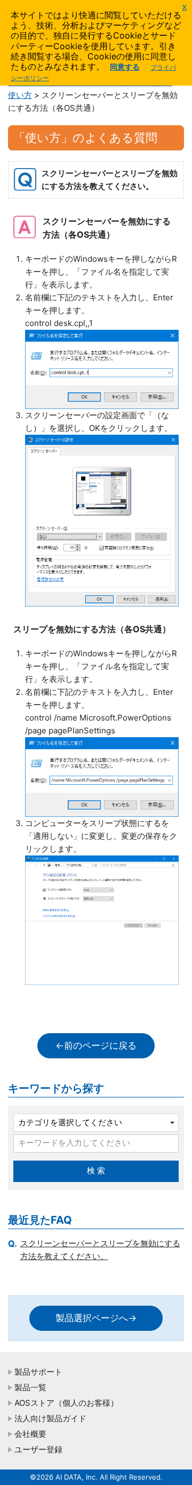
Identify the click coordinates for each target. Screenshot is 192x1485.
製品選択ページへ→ (96, 1318)
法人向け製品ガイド (50, 1418)
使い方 (20, 95)
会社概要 (30, 1434)
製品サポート (38, 1372)
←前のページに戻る (96, 1045)
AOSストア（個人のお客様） (66, 1403)
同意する (125, 66)
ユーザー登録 (38, 1449)
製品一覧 (30, 1387)
